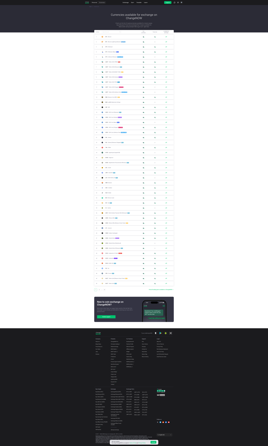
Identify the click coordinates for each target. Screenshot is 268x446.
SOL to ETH (144, 392)
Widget (127, 351)
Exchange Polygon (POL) (116, 411)
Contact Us (144, 349)
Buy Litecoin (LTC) (99, 409)
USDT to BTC (129, 414)
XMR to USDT (137, 412)
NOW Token (113, 354)
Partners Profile (129, 344)
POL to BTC (144, 412)
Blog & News (98, 344)
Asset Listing (129, 356)
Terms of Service (160, 344)
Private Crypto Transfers (116, 361)
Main (90, 6)
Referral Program (130, 346)
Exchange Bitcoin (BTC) (116, 391)
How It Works (145, 344)
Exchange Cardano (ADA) (116, 406)
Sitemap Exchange (115, 429)
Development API (130, 341)
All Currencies (114, 427)
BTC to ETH (128, 409)
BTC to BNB (136, 409)
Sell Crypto (98, 427)
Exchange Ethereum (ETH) (116, 394)
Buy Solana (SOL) (99, 419)
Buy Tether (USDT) (99, 396)
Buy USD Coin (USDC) (100, 401)
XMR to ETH (137, 404)
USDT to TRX (137, 392)
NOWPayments (129, 361)
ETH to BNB (136, 397)
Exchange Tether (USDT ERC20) (117, 396)
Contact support (106, 316)
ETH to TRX (144, 409)
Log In (168, 2)
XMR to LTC (136, 402)
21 (104, 289)
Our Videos (98, 349)
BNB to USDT (137, 414)
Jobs (97, 351)
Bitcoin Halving (145, 356)
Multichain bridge (130, 359)
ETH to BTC (128, 401)
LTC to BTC (136, 407)
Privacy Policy (160, 346)
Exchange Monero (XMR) (116, 404)
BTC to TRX (144, 404)
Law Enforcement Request (162, 354)
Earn (132, 2)
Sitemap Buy (98, 429)
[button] (98, 32)
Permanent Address (115, 344)
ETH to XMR (129, 399)
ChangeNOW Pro (114, 341)
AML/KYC (159, 341)
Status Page (144, 354)
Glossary (144, 346)
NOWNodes (128, 366)
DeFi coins (113, 369)
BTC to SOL (144, 414)
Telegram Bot (114, 376)
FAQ (143, 341)
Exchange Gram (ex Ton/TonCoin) (115, 415)
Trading (112, 384)
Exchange (126, 2)
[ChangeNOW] (87, 2)
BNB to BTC (136, 399)
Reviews (97, 354)
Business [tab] (102, 2)
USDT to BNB (145, 397)
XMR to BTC (129, 404)
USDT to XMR (129, 396)
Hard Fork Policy (160, 351)
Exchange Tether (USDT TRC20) (117, 399)
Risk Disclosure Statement (162, 349)
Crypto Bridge (114, 371)
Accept (153, 442)
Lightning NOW (114, 379)
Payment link (113, 381)
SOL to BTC (128, 411)
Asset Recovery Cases (161, 356)
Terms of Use (133, 443)
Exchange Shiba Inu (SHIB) (116, 420)
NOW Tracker (113, 351)
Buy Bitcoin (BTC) (99, 391)
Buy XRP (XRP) (99, 404)
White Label (128, 354)
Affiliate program (130, 349)
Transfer (139, 2)
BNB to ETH (128, 406)
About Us (98, 341)
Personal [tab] (94, 2)
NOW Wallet (113, 349)
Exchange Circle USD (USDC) (117, 401)
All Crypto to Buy (99, 424)
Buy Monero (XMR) (100, 411)
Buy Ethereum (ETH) (100, 394)
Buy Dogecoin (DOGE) (100, 406)
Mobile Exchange (114, 346)
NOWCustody (129, 364)
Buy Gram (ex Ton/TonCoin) (102, 416)
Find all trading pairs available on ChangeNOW (160, 289)
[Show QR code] (170, 333)
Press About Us (99, 346)
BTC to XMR (129, 391)
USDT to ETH (145, 394)
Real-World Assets (115, 364)
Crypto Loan (113, 374)
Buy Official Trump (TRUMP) (102, 422)
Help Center (144, 351)
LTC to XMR (136, 394)
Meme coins (113, 366)
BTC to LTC (144, 399)
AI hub (112, 359)
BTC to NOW (145, 407)
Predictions (113, 356)
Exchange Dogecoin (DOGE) (117, 409)
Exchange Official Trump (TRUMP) (116, 424)
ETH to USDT (145, 402)
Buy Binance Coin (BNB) (101, 399)
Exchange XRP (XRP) (115, 418)
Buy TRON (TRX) (99, 414)
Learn (146, 2)
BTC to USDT (129, 394)
